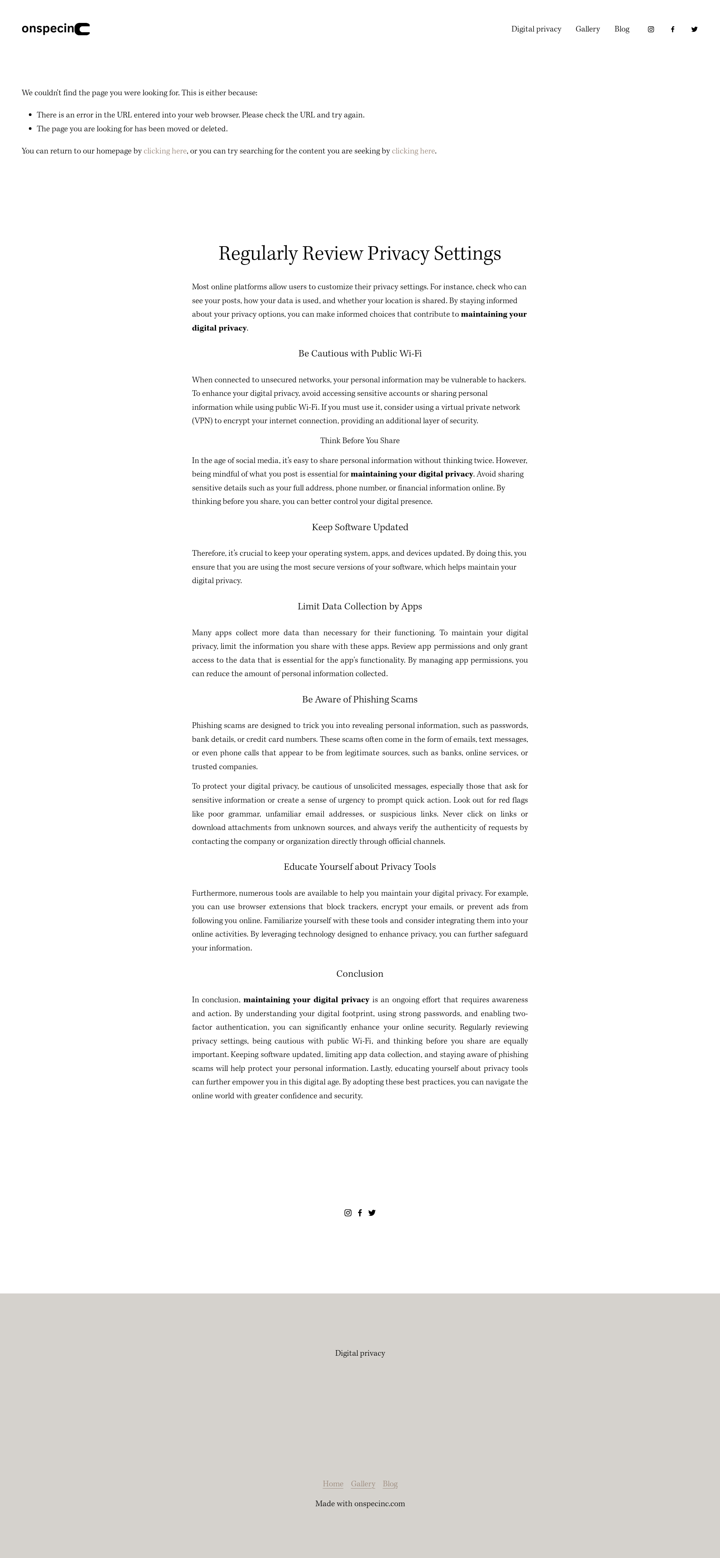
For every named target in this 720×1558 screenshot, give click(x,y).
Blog (622, 29)
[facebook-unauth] (672, 29)
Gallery (588, 29)
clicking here (165, 151)
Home (333, 1484)
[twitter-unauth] (694, 29)
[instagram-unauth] (651, 29)
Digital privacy (536, 29)
